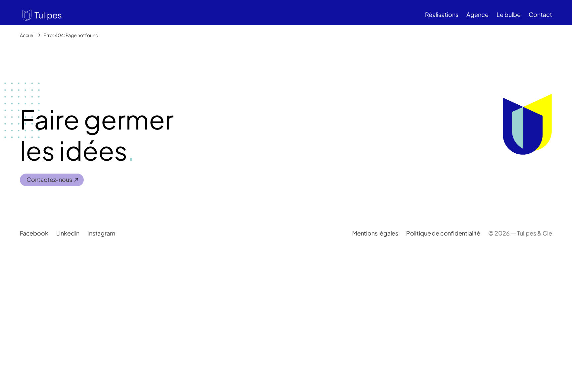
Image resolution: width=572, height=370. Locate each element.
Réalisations (441, 14)
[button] (41, 14)
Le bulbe (509, 14)
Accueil (27, 35)
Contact (540, 14)
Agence (477, 14)
